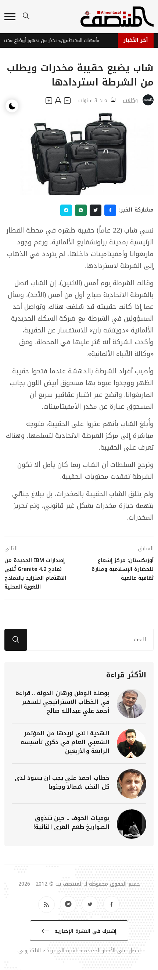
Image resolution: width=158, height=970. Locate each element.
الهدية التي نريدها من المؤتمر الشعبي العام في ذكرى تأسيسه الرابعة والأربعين (65, 742)
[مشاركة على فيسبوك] (110, 210)
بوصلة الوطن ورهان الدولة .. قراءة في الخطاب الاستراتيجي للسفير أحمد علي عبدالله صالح (62, 701)
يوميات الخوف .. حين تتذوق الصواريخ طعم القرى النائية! (71, 822)
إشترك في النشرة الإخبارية (84, 931)
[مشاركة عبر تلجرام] (66, 210)
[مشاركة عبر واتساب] (81, 210)
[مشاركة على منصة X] (95, 210)
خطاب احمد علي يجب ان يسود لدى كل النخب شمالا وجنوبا (62, 782)
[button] (9, 16)
